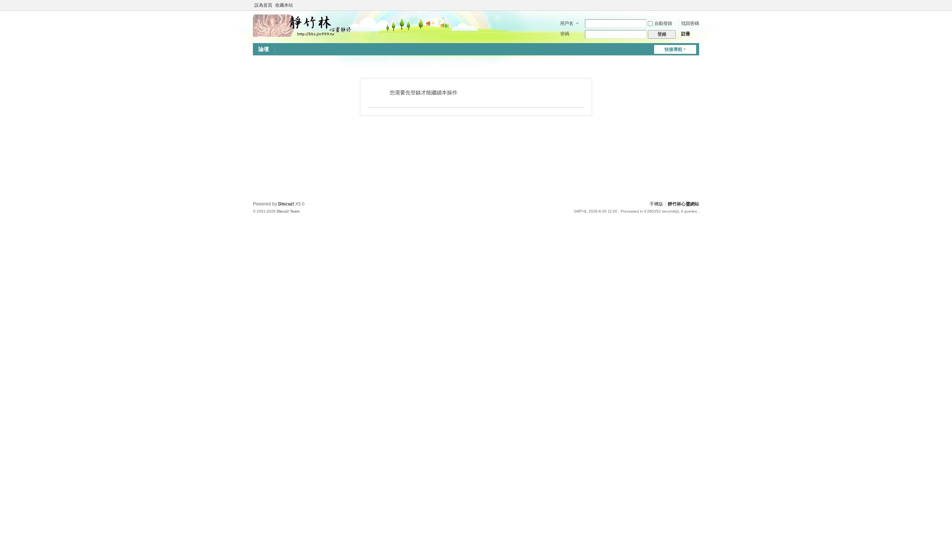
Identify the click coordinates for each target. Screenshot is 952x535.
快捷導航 (673, 49)
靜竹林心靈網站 (683, 204)
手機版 (656, 204)
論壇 (263, 49)
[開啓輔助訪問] (689, 5)
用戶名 (566, 23)
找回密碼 (690, 23)
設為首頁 (263, 5)
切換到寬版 (695, 8)
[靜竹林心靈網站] (303, 25)
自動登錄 (663, 23)
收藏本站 (284, 5)
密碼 (564, 33)
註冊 (685, 33)
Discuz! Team (288, 211)
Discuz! (286, 204)
